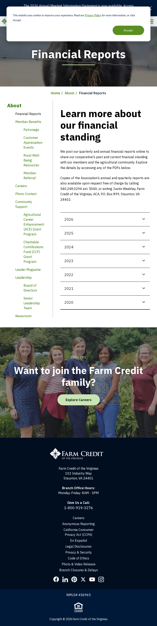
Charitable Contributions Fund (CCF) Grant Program (33, 252)
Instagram (101, 579)
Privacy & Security (78, 552)
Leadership (23, 277)
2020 (68, 302)
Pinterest (74, 579)
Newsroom (23, 316)
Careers (78, 518)
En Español (78, 540)
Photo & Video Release (78, 564)
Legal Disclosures (78, 546)
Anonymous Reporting (78, 524)
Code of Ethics (78, 558)
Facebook (56, 579)
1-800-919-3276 (78, 507)
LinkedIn (65, 579)
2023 (68, 261)
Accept (128, 30)
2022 (68, 274)
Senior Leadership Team (32, 303)
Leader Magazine (28, 270)
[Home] (78, 450)
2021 (68, 288)
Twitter (83, 579)
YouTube (92, 579)
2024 (68, 247)
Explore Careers (79, 400)
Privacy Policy (93, 15)
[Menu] (151, 21)
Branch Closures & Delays (78, 570)
